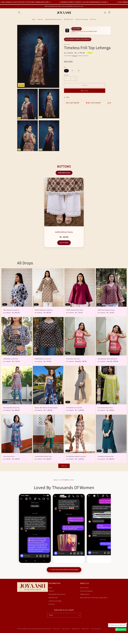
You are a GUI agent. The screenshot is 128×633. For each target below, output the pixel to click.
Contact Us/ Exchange (55, 601)
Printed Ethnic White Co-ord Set (76, 456)
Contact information (96, 628)
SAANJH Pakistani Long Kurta (44, 310)
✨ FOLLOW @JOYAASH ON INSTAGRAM (64, 569)
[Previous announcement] (18, 6)
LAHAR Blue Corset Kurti (10, 359)
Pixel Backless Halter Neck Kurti (107, 359)
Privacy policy (56, 628)
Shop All (51, 591)
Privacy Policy (84, 588)
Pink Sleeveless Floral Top (11, 407)
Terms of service (66, 628)
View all (64, 466)
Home (50, 588)
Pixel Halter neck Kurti (73, 359)
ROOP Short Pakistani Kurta (106, 310)
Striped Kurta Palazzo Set (105, 456)
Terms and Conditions (86, 591)
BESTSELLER (53, 597)
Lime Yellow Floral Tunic (105, 407)
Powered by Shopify (46, 628)
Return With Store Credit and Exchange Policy (93, 597)
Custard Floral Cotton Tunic (43, 456)
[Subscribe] (79, 615)
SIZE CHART (68, 61)
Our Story (51, 604)
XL (80, 71)
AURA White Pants (64, 173)
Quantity (66, 75)
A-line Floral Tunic (9, 456)
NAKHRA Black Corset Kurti (43, 359)
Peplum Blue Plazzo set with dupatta (46, 407)
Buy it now (84, 91)
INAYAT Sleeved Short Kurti (74, 310)
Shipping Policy (84, 594)
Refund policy (85, 628)
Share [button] (67, 97)
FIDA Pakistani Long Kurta (11, 310)
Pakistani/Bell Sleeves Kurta (57, 594)
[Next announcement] (110, 6)
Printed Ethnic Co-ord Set (74, 407)
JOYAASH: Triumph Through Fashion (31, 628)
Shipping (74, 55)
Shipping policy (76, 628)
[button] (19, 12)
